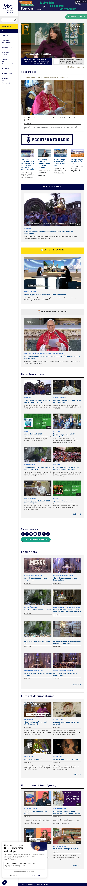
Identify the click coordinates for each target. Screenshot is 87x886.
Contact (33, 884)
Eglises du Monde (30, 291)
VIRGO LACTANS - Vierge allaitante (66, 759)
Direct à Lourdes (29, 464)
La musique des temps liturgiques (66, 849)
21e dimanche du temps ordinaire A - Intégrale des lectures (71, 60)
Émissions (5, 36)
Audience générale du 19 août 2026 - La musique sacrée (67, 401)
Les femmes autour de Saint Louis (35, 59)
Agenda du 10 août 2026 (62, 501)
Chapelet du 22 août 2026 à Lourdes (37, 610)
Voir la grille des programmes (75, 67)
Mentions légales (43, 884)
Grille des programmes (6, 42)
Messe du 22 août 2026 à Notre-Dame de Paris (36, 579)
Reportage (27, 228)
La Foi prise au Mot (59, 809)
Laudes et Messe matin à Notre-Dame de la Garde (66, 639)
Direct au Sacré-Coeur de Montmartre (66, 607)
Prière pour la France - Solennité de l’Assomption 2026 (37, 468)
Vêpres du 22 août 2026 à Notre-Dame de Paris (65, 579)
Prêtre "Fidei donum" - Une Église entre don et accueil (36, 723)
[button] (80, 514)
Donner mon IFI (7, 64)
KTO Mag (5, 59)
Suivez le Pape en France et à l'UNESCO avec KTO (60, 162)
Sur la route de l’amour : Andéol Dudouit (35, 812)
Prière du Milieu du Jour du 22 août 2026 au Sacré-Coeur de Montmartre (67, 611)
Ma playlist (6, 83)
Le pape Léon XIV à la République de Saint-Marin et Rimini (46, 78)
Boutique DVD (7, 73)
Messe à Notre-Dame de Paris (33, 575)
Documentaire (28, 719)
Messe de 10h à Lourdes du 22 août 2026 (37, 643)
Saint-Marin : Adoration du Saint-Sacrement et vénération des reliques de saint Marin (52, 357)
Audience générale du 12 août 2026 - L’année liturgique (37, 502)
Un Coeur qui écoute (30, 809)
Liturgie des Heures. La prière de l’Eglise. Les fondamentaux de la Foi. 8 (67, 812)
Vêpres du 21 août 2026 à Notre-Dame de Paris (65, 674)
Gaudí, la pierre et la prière (33, 759)
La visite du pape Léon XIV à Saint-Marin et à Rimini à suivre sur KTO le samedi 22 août (27, 164)
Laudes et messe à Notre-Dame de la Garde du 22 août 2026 (67, 643)
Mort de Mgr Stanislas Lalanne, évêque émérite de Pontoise (44, 163)
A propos (5, 78)
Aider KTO (5, 69)
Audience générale (59, 398)
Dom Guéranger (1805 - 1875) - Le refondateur (66, 723)
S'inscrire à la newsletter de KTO (35, 539)
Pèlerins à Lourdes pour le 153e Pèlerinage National (64, 435)
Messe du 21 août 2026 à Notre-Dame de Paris (38, 674)
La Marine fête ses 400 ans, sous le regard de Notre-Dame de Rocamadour (48, 232)
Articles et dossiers (5, 53)
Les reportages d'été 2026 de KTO (77, 161)
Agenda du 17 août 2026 (33, 434)
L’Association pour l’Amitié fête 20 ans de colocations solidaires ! (66, 468)
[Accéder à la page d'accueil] (9, 8)
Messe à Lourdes (29, 639)
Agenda (26, 431)
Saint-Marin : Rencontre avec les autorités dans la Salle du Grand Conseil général (51, 119)
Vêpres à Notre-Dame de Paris (63, 575)
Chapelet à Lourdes (30, 607)
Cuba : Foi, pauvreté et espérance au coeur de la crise (45, 295)
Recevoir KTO (7, 47)
